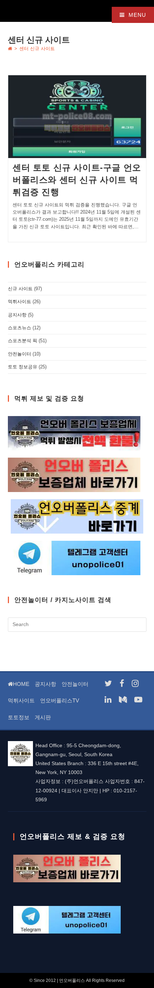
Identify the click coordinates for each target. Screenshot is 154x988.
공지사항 (17, 315)
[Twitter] (108, 683)
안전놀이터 (19, 354)
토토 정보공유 (22, 366)
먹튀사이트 (19, 301)
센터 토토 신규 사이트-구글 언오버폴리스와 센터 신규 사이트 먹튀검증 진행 (77, 179)
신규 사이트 (20, 288)
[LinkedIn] (108, 699)
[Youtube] (138, 699)
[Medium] (123, 699)
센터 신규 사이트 (37, 48)
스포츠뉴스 (19, 327)
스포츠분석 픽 (22, 340)
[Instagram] (135, 683)
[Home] (10, 48)
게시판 (43, 717)
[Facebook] (122, 683)
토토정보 (18, 717)
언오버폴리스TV (59, 700)
